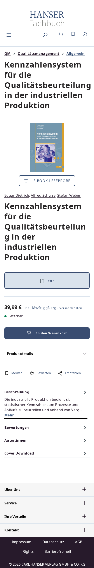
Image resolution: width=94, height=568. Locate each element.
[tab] (45, 403)
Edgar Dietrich (16, 195)
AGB (78, 541)
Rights (28, 551)
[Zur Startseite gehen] (47, 18)
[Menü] (8, 34)
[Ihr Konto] (85, 34)
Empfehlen (73, 373)
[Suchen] (45, 34)
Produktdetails (20, 353)
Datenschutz (53, 541)
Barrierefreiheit (58, 551)
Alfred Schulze (43, 195)
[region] (47, 147)
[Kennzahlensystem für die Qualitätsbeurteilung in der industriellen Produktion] (47, 147)
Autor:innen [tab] (15, 440)
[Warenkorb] (60, 34)
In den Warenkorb (52, 333)
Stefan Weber (69, 195)
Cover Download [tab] (19, 453)
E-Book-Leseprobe (51, 180)
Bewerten (44, 373)
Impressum (21, 541)
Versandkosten (70, 308)
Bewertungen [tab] (16, 427)
